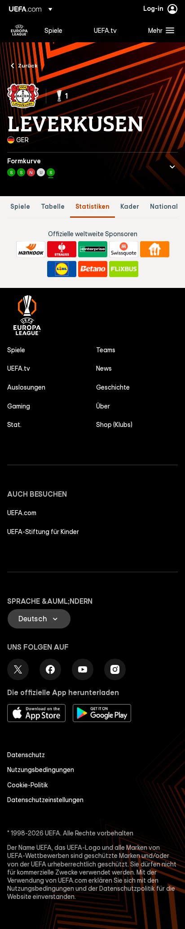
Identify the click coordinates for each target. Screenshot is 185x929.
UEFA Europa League (19, 30)
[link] (53, 30)
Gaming (18, 406)
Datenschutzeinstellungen (45, 799)
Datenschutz (26, 754)
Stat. (14, 424)
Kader (129, 206)
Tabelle (53, 206)
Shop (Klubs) (114, 424)
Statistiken (92, 206)
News (104, 368)
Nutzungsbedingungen (40, 769)
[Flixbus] (123, 269)
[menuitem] (61, 30)
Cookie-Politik (27, 785)
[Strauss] (61, 249)
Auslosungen (26, 387)
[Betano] (92, 269)
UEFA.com (21, 512)
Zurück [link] (28, 65)
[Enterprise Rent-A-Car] (92, 249)
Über (103, 406)
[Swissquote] (123, 249)
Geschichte (113, 387)
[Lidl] (61, 269)
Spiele (20, 206)
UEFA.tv (18, 368)
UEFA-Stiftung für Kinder (43, 531)
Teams (105, 350)
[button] (159, 30)
